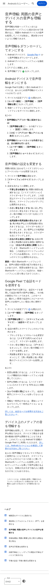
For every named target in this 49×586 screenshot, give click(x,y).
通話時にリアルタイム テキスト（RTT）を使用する (26, 522)
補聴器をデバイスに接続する (20, 515)
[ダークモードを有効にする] (24, 581)
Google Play (32, 54)
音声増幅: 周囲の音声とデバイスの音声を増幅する (26, 531)
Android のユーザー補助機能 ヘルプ (19, 3)
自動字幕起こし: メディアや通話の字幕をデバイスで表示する (26, 553)
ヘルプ (8, 509)
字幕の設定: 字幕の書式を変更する (22, 561)
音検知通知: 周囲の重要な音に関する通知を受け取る (26, 539)
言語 (8, 578)
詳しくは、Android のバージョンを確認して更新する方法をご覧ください (24, 445)
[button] (4, 4)
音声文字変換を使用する (18, 547)
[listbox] (12, 581)
